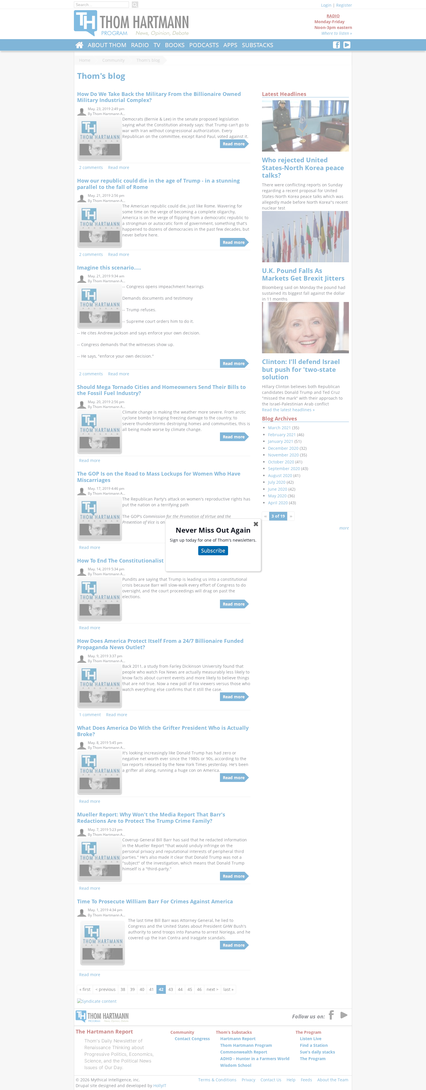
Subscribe (213, 550)
